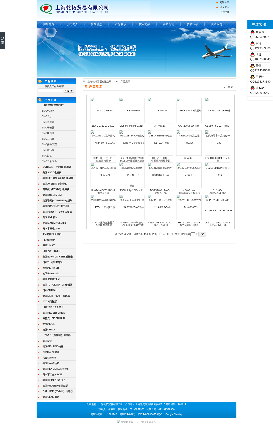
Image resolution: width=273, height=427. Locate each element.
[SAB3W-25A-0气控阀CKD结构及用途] (132, 219)
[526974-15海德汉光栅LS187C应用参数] (132, 155)
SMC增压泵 (48, 150)
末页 (177, 234)
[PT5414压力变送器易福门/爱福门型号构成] (103, 219)
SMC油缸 (47, 155)
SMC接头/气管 (49, 144)
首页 (154, 234)
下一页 (170, 234)
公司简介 (72, 24)
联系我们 (216, 24)
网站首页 (224, 2)
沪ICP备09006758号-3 (150, 414)
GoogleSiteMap (173, 414)
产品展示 (120, 24)
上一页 (161, 234)
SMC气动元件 (49, 161)
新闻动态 (96, 24)
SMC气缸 (47, 116)
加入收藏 (224, 12)
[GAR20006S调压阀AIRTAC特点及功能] (189, 123)
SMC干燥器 (48, 127)
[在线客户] (242, 24)
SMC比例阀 (48, 133)
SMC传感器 (48, 122)
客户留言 (168, 24)
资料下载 (192, 24)
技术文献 (144, 24)
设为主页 (224, 7)
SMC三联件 (48, 138)
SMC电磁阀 (48, 110)
